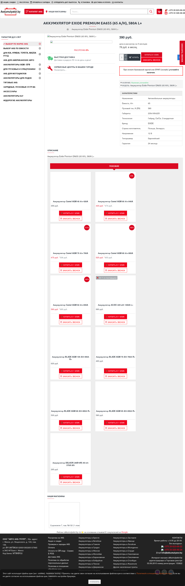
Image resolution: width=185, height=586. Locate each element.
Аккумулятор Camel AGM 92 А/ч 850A (70, 305)
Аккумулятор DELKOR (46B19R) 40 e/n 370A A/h (70, 463)
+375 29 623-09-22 (173, 546)
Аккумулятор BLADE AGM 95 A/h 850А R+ (115, 411)
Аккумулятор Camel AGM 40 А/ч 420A (70, 201)
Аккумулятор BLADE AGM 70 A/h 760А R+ (115, 357)
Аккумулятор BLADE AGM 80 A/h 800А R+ (70, 411)
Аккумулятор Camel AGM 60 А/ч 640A (115, 201)
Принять (95, 582)
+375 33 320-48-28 (173, 549)
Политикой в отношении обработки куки (154, 573)
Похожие (114, 166)
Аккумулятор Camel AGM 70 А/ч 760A (70, 253)
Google (124, 532)
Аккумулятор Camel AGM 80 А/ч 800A (115, 253)
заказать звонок (182, 52)
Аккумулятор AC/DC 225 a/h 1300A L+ (115, 305)
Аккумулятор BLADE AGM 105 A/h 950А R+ (70, 358)
